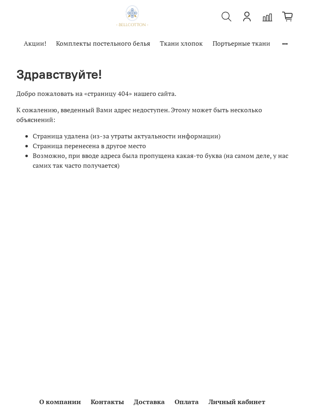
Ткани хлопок (181, 43)
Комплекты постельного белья (103, 43)
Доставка (149, 401)
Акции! (35, 43)
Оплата (187, 401)
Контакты (107, 401)
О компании (60, 401)
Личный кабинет (237, 401)
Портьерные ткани (241, 43)
